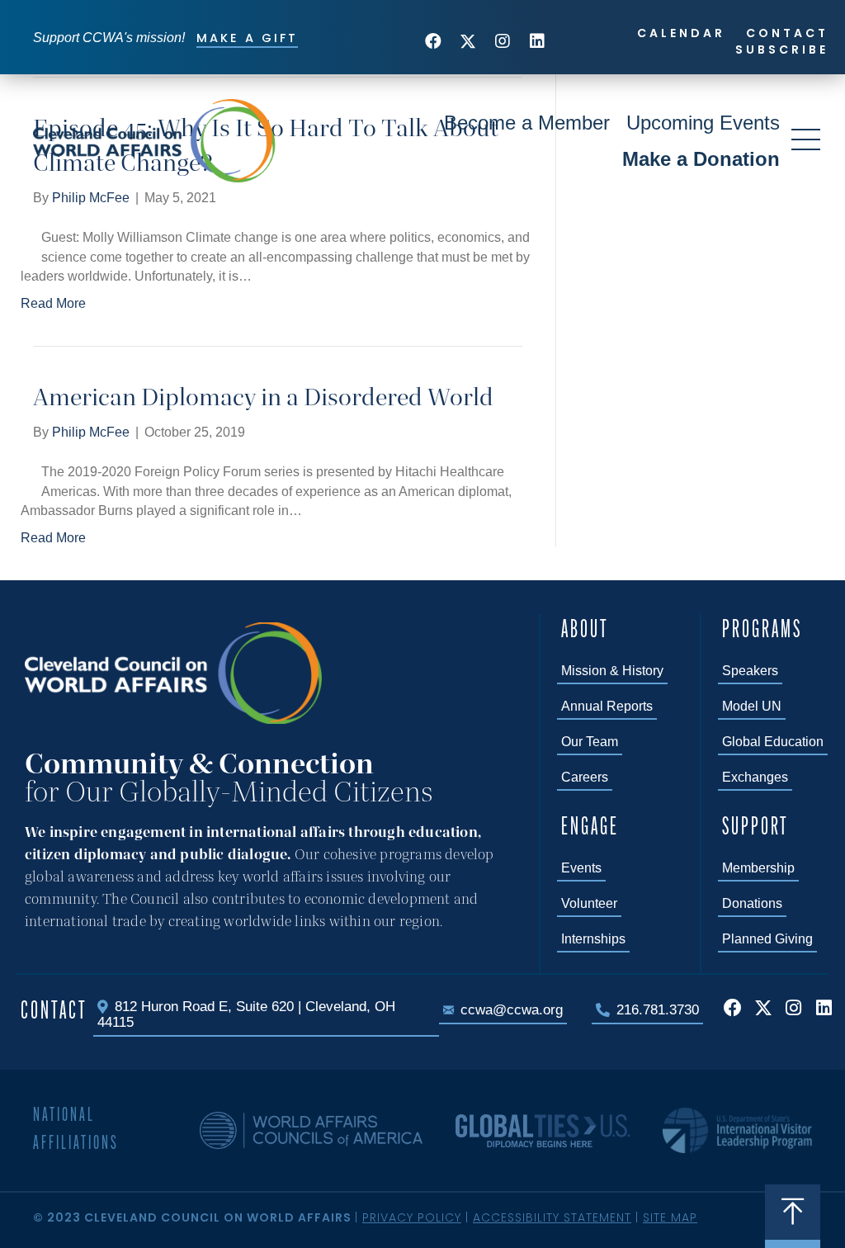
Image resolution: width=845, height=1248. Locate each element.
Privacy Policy (411, 1217)
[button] (433, 41)
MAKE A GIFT (247, 38)
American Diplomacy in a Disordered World (263, 396)
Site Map (670, 1217)
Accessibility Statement (552, 1217)
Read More (53, 303)
